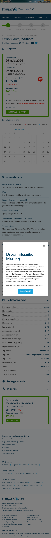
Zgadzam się (25, 291)
